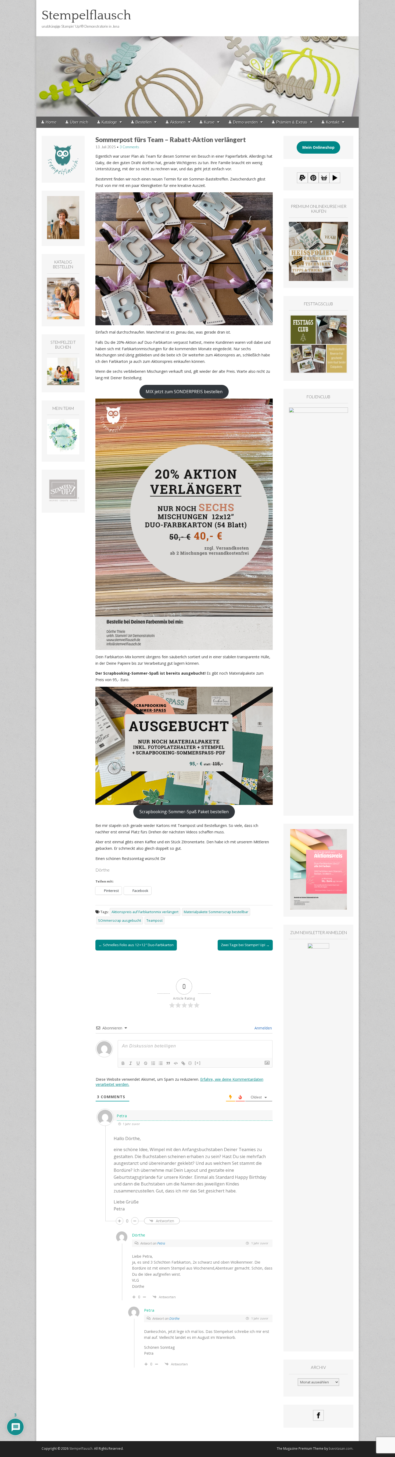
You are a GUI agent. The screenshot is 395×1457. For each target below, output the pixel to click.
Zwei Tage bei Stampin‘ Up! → (245, 944)
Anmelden (262, 1028)
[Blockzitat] (168, 1063)
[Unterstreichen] (138, 1063)
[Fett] (123, 1063)
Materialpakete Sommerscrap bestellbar (216, 912)
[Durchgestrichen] (145, 1063)
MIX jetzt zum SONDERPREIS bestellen (184, 392)
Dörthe (174, 1318)
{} (190, 1063)
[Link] (183, 1063)
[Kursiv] (130, 1063)
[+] (198, 1063)
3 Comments (129, 147)
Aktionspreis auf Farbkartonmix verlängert (145, 912)
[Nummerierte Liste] (153, 1063)
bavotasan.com (341, 1448)
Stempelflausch (86, 15)
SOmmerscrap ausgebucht (119, 920)
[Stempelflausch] (197, 58)
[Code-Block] (175, 1063)
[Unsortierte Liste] (160, 1063)
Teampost (154, 920)
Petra (161, 1243)
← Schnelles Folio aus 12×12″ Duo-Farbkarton (136, 944)
